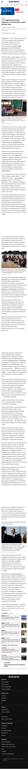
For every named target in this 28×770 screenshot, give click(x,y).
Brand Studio (4, 732)
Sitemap (3, 735)
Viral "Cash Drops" (14, 5)
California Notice (5, 712)
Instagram (3, 700)
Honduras (4, 289)
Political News (4, 682)
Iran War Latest (5, 684)
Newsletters (4, 725)
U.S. (2, 5)
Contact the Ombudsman (7, 753)
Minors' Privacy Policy (6, 719)
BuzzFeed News (13, 360)
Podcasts (3, 728)
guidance (14, 404)
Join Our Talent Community (8, 746)
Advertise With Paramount (8, 744)
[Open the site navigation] (5, 1)
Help (2, 749)
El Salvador (13, 289)
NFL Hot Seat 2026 (6, 686)
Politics (3, 17)
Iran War (7, 5)
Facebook (3, 698)
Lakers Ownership (5, 689)
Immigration (7, 662)
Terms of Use (4, 716)
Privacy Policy (4, 709)
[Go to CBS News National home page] (14, 1)
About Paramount (5, 741)
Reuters (23, 360)
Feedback (3, 751)
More (11, 613)
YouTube (3, 695)
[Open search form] (26, 1)
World (22, 5)
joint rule (4, 279)
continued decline (15, 574)
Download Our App (6, 730)
